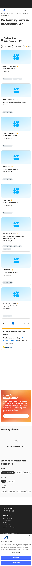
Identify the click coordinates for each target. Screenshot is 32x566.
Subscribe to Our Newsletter (11, 533)
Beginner (10, 481)
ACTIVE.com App (8, 518)
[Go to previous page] (3, 323)
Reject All (16, 558)
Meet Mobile (6, 525)
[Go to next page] (28, 323)
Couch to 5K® (7, 520)
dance (19, 472)
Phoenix (12, 492)
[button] (18, 46)
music (26, 472)
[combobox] (7, 46)
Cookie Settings (16, 553)
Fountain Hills (23, 492)
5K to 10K (5, 522)
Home (3, 13)
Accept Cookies (16, 562)
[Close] (30, 536)
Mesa (5, 492)
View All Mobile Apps (9, 527)
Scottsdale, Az (11, 13)
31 (25, 323)
